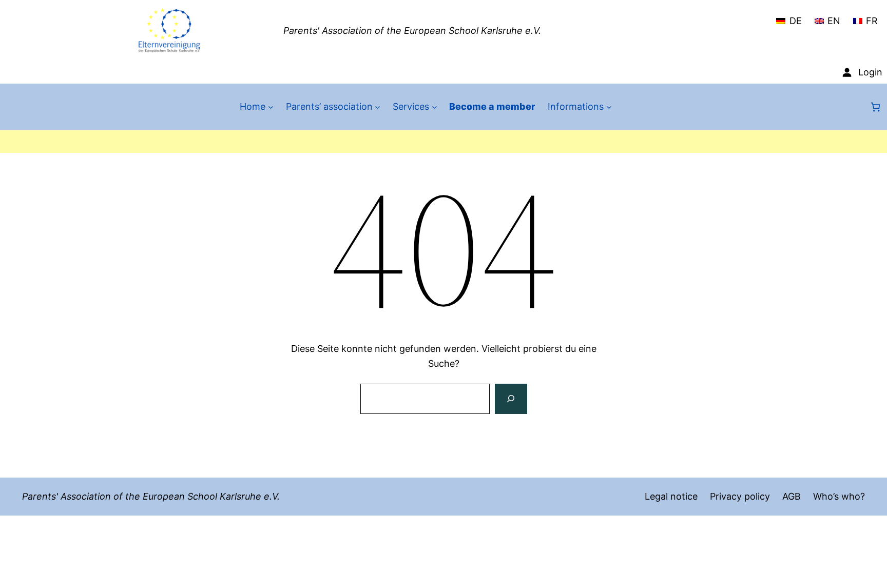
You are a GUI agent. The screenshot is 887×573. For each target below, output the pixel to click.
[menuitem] (788, 16)
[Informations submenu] (609, 107)
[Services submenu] (434, 107)
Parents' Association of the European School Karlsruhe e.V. (412, 30)
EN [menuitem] (833, 20)
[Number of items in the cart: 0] (875, 106)
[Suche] (511, 399)
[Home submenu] (271, 107)
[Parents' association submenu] (377, 107)
